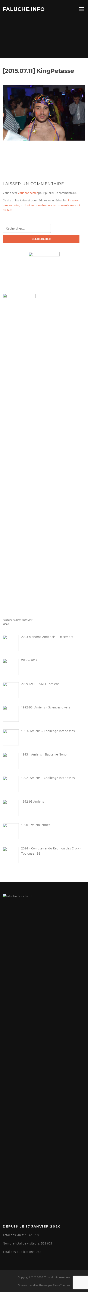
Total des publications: (19, 1252)
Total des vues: (14, 1235)
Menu (81, 9)
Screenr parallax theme (32, 1285)
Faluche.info (24, 9)
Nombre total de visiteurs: (22, 1243)
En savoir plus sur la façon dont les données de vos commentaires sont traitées (41, 205)
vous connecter (28, 193)
